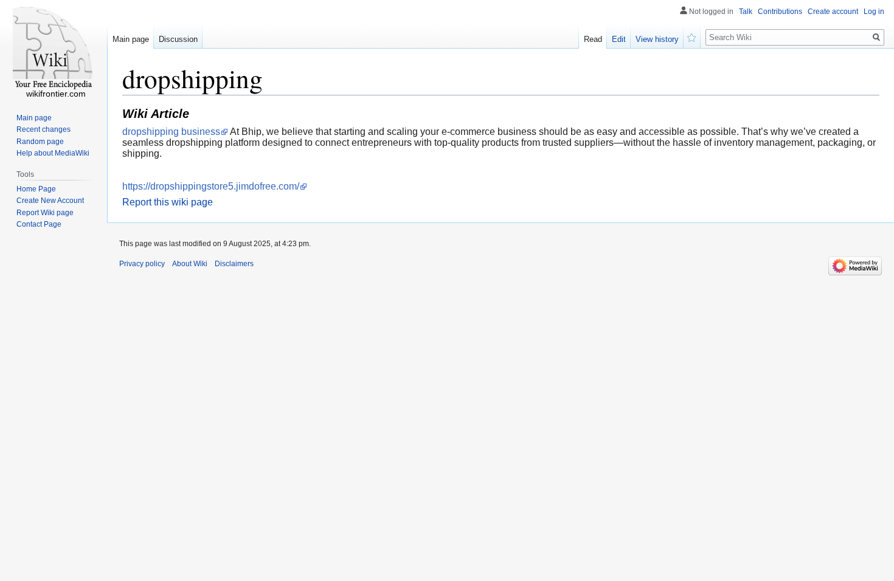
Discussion (178, 39)
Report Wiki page (45, 212)
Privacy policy (142, 264)
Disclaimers (234, 264)
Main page (131, 39)
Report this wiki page (167, 202)
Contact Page (38, 224)
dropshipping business (171, 131)
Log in (874, 11)
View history (657, 39)
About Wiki (189, 264)
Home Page (36, 189)
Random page (40, 141)
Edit (619, 39)
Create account (833, 11)
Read (593, 39)
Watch (692, 36)
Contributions (780, 11)
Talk (745, 11)
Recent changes (43, 129)
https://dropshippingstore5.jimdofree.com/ (210, 186)
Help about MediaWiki (52, 153)
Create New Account (50, 200)
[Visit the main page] (53, 48)
